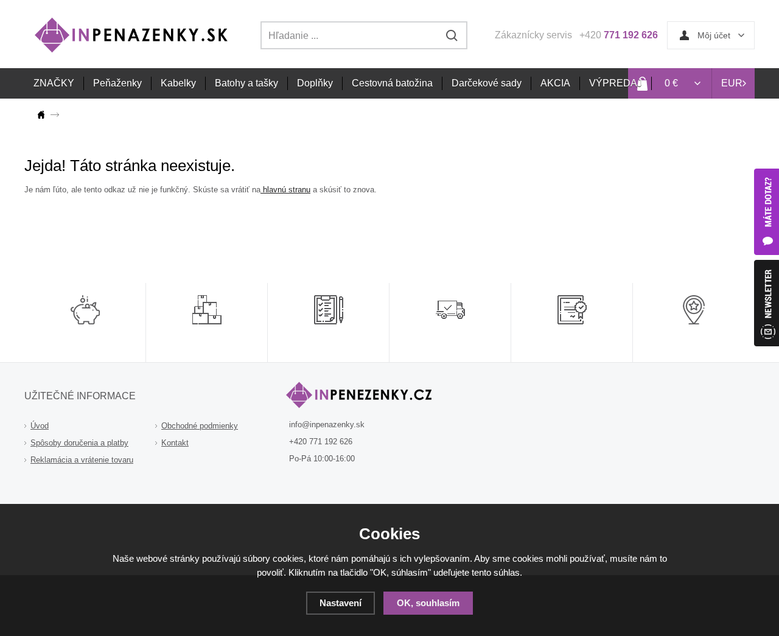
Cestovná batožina (392, 83)
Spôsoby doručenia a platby (79, 442)
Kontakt (175, 442)
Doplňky (315, 83)
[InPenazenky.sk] (43, 114)
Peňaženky (117, 83)
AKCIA (555, 83)
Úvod (39, 425)
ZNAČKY (53, 83)
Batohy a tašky (246, 83)
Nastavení (341, 603)
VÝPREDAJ (615, 83)
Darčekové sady (487, 83)
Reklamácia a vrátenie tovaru (81, 459)
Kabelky (178, 83)
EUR (731, 83)
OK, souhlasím (428, 603)
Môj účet (713, 35)
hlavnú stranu (285, 189)
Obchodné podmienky (199, 425)
